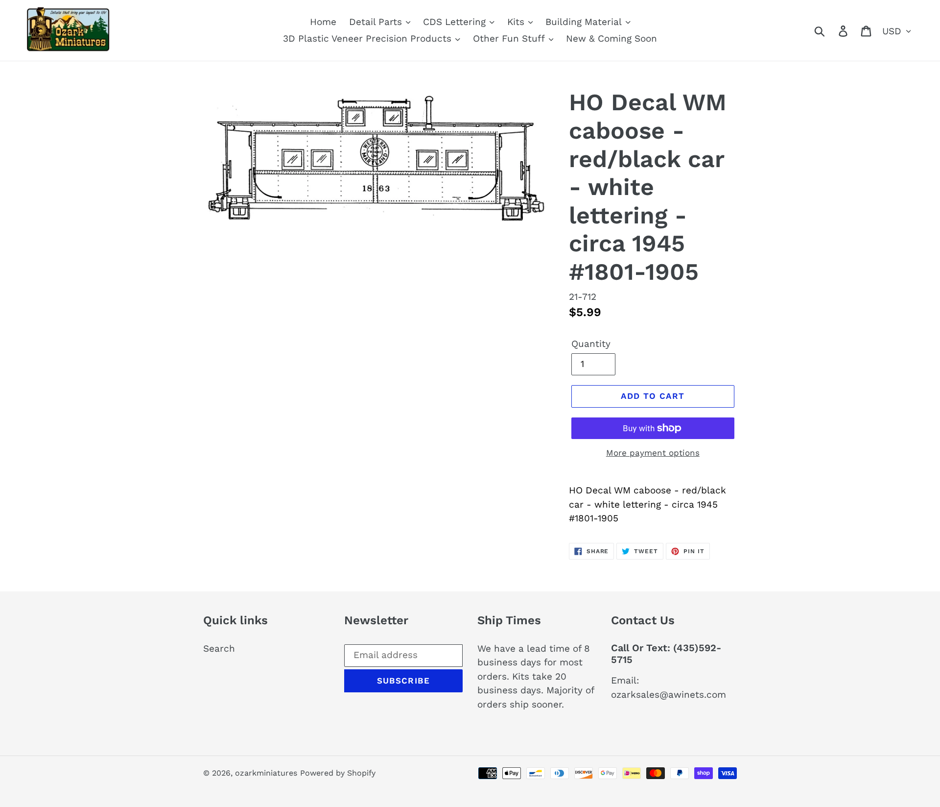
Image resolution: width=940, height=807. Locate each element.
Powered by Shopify (338, 773)
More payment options (653, 453)
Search (219, 648)
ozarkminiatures (266, 773)
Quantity (591, 343)
